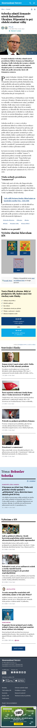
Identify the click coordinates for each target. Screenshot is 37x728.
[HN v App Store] (20, 680)
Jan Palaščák (11, 589)
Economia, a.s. (13, 663)
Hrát (12, 253)
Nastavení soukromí (20, 693)
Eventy (4, 705)
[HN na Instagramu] (17, 672)
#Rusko (27, 220)
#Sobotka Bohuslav (8, 220)
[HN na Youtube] (25, 672)
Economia (4, 693)
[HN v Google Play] (8, 680)
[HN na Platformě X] (12, 672)
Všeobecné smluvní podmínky (23, 695)
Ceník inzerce (5, 698)
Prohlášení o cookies (20, 690)
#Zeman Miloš (25, 223)
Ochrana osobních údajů (21, 687)
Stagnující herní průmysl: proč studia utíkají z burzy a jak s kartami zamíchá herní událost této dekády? (18, 627)
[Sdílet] (32, 9)
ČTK (10, 27)
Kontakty (4, 687)
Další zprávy (18, 648)
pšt (12, 27)
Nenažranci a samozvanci (12, 447)
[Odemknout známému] (35, 9)
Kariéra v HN (5, 695)
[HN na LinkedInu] (20, 672)
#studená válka (14, 223)
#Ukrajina (19, 220)
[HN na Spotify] (22, 672)
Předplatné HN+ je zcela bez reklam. (27, 344)
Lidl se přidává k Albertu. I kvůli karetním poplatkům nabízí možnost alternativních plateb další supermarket (18, 538)
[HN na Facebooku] (14, 672)
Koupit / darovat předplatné (9, 703)
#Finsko (5, 223)
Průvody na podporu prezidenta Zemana (18, 421)
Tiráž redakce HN (6, 690)
